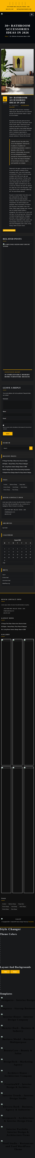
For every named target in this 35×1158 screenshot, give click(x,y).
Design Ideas (22, 383)
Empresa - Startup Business (18, 907)
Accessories (25, 105)
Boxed (14, 871)
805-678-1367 (10, 9)
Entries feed (5, 477)
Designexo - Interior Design (18, 899)
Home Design (15, 386)
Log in (3, 474)
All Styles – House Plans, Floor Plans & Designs (15, 363)
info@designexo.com (10, 411)
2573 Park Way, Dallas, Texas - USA (18, 6)
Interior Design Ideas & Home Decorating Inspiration (16, 369)
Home (6, 36)
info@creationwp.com (24, 9)
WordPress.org (6, 483)
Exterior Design (6, 386)
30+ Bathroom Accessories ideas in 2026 (20, 36)
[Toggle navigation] (32, 14)
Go (31, 347)
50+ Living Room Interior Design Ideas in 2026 (14, 366)
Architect (5, 383)
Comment (5, 298)
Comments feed (6, 480)
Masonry (12, 107)
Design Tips (31, 250)
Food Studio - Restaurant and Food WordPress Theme (18, 1045)
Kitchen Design (6, 389)
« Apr (3, 462)
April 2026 (4, 427)
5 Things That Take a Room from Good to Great (14, 360)
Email (5, 318)
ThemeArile (31, 821)
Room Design (15, 389)
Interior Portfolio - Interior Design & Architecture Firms (18, 1031)
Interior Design (24, 386)
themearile (14, 105)
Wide (5, 871)
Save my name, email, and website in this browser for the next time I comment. (17, 327)
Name (4, 311)
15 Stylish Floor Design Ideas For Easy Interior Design (16, 372)
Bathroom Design (9, 230)
